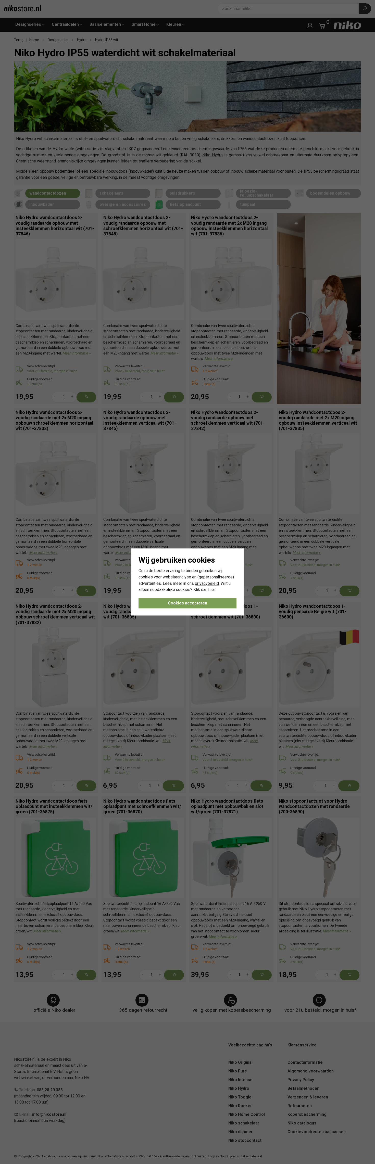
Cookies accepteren (187, 603)
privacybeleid (207, 583)
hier (211, 589)
